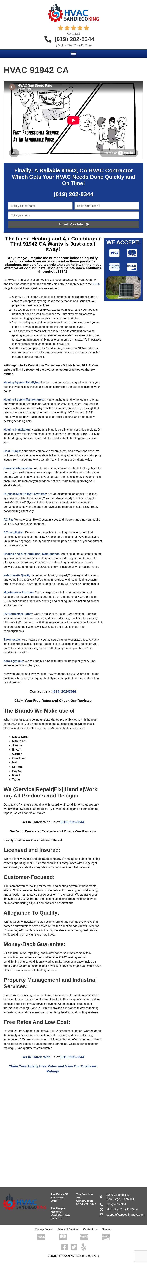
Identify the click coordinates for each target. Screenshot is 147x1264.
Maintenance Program (19, 592)
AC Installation (13, 532)
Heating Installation (17, 429)
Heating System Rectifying (22, 382)
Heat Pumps (12, 451)
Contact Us (90, 1229)
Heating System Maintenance (23, 399)
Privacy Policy (43, 1229)
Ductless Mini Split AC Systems (25, 493)
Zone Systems (13, 661)
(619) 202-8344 (64, 691)
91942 (97, 283)
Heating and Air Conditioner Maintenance (32, 553)
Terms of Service (68, 1229)
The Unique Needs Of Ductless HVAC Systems (60, 1213)
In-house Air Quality (17, 575)
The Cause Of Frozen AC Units (59, 1197)
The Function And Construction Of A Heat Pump (86, 1199)
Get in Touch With (36, 1057)
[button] (74, 53)
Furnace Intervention (18, 468)
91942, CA (74, 170)
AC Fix (8, 519)
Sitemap (107, 1229)
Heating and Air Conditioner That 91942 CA (55, 241)
